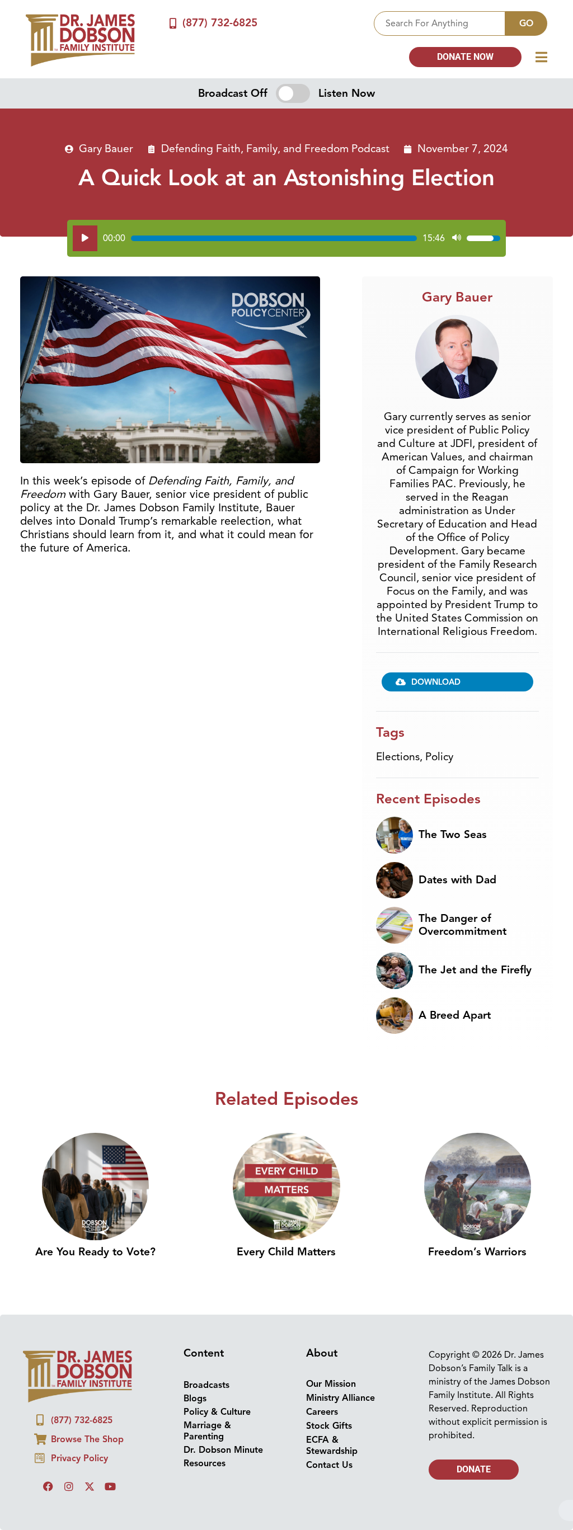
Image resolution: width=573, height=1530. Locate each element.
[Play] (85, 238)
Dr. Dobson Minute (223, 1450)
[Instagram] (69, 1486)
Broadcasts (206, 1385)
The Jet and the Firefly (475, 970)
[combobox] (439, 23)
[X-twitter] (89, 1486)
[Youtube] (110, 1486)
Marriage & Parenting (207, 1431)
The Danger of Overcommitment (462, 925)
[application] (286, 238)
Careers (322, 1412)
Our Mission (331, 1384)
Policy (439, 757)
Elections (398, 757)
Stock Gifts (329, 1426)
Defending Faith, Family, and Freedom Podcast (275, 149)
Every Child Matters (286, 1252)
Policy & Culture (217, 1412)
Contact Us (329, 1465)
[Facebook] (48, 1486)
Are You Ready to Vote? (95, 1252)
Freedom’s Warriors (477, 1252)
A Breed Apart (455, 1015)
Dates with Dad (457, 880)
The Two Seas (453, 834)
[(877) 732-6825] (172, 23)
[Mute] (456, 238)
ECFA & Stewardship (332, 1445)
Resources (205, 1463)
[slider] (273, 238)
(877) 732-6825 (219, 23)
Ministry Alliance (340, 1398)
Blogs (195, 1398)
